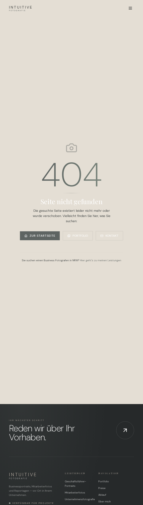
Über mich (104, 501)
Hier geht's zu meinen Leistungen (100, 260)
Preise (102, 488)
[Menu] (130, 8)
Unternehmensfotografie (80, 499)
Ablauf (102, 494)
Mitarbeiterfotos (75, 492)
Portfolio (103, 481)
